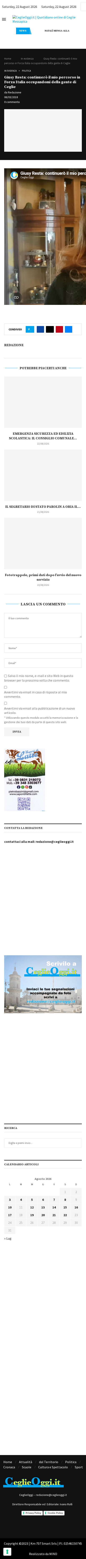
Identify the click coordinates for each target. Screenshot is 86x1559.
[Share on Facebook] (40, 329)
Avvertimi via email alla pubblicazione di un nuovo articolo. (39, 710)
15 (65, 1207)
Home (7, 58)
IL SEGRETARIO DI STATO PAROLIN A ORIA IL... (43, 507)
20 (43, 1215)
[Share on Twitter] (50, 329)
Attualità (25, 1462)
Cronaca (9, 1467)
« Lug (7, 1238)
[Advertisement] (43, 900)
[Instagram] (37, 1526)
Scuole (26, 1467)
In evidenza (27, 58)
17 (9, 1215)
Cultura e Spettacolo (53, 1467)
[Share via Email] (68, 329)
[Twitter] (49, 1526)
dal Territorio (48, 1462)
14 (54, 1207)
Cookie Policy (55, 1512)
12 (32, 1207)
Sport (79, 1467)
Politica (26, 71)
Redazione (14, 92)
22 (65, 1215)
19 (32, 1215)
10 (9, 1207)
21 (54, 1215)
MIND (53, 1554)
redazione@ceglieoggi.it (55, 841)
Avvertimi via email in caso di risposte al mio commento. (35, 694)
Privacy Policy (33, 1512)
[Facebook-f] (26, 1526)
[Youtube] (60, 1526)
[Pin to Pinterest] (59, 329)
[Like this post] (31, 329)
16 (76, 1207)
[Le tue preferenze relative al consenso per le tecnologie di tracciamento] (7, 1552)
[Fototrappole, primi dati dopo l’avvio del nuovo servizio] (43, 543)
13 (43, 1207)
